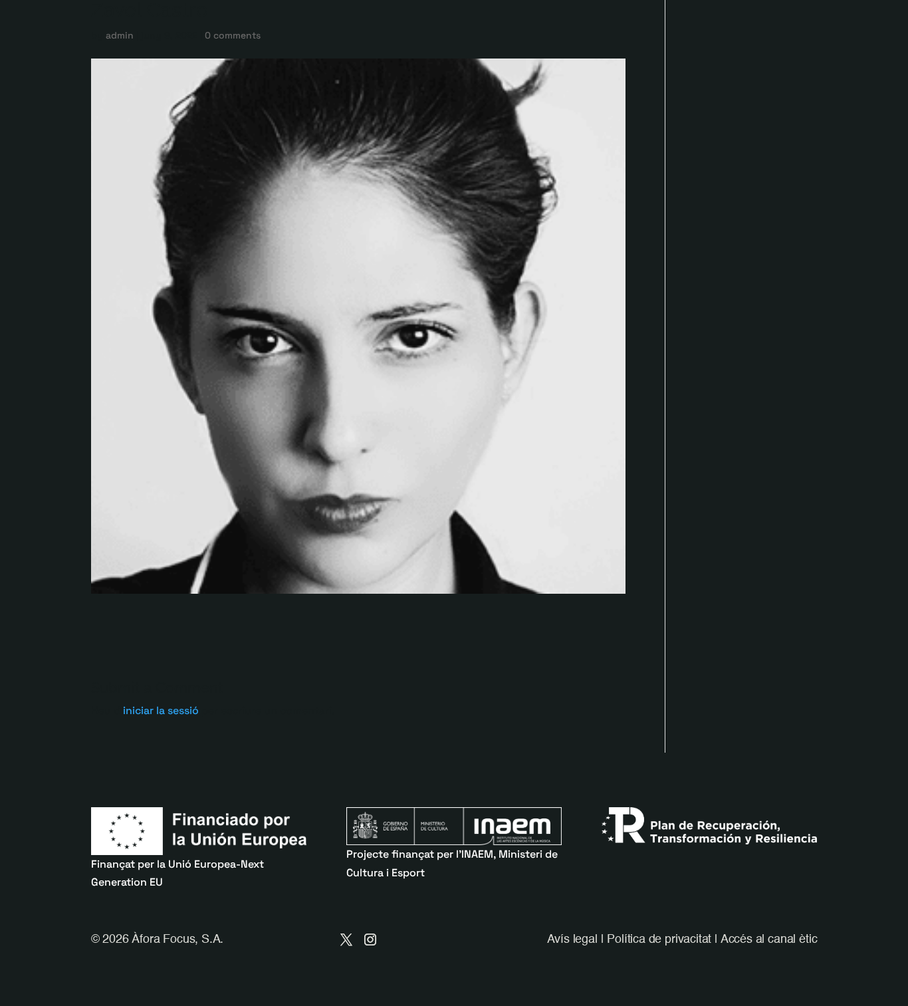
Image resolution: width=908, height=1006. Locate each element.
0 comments (233, 35)
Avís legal (572, 939)
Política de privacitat (659, 939)
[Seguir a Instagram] (370, 939)
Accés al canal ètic (769, 939)
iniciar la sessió (161, 710)
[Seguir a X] (346, 939)
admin (120, 35)
